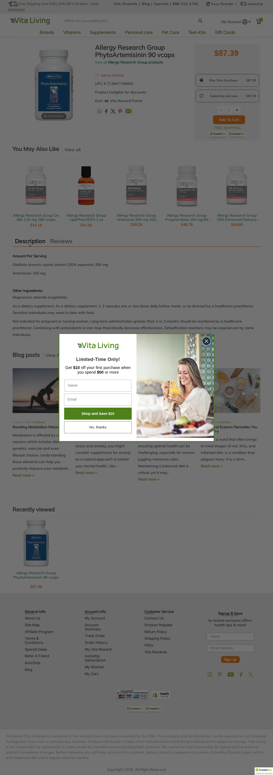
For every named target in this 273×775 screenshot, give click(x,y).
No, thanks (98, 427)
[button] (264, 771)
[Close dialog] (206, 341)
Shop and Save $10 (98, 414)
